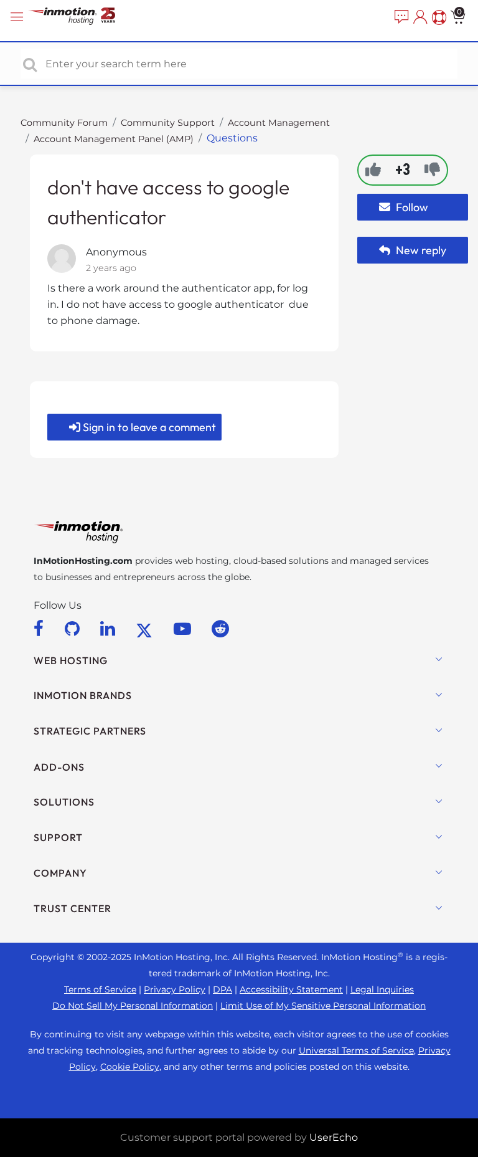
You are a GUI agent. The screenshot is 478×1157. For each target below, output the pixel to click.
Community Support (168, 122)
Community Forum (64, 122)
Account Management (279, 122)
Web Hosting (71, 660)
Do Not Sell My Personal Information (132, 1005)
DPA (222, 989)
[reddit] (220, 628)
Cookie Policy (129, 1066)
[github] (74, 628)
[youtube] (184, 628)
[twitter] (146, 628)
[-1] (432, 169)
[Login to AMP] (419, 17)
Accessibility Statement (291, 989)
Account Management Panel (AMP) (114, 139)
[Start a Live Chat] (400, 17)
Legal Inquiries (382, 989)
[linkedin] (110, 628)
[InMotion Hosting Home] (84, 17)
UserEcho (333, 1137)
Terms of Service (100, 989)
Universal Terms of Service (356, 1050)
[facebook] (41, 628)
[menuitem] (400, 17)
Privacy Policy (174, 989)
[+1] (373, 169)
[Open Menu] (18, 17)
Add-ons (59, 767)
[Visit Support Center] (437, 17)
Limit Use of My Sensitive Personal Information (323, 1005)
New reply (419, 250)
